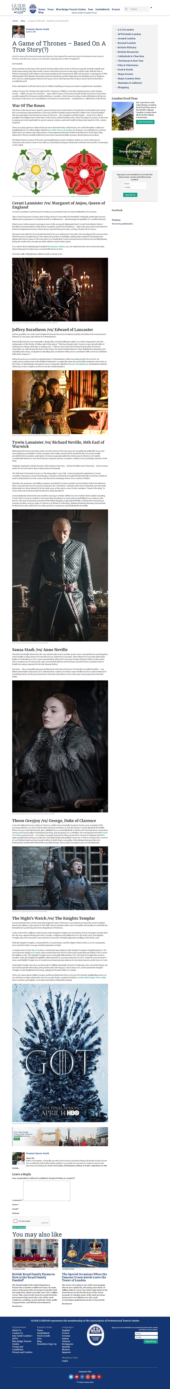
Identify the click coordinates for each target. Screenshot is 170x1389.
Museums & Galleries (130, 82)
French (65, 1333)
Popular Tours (90, 13)
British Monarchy (128, 51)
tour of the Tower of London (59, 130)
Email (15, 1209)
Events (116, 9)
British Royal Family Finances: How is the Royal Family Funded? (33, 1277)
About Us (16, 1330)
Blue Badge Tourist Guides (71, 9)
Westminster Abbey (56, 246)
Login (65, 1361)
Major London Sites (129, 78)
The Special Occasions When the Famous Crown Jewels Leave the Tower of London (84, 1277)
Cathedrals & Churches (131, 56)
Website (15, 1213)
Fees (90, 9)
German (66, 1336)
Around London (127, 38)
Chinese (66, 1341)
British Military (127, 47)
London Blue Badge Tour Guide (92, 977)
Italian (65, 1338)
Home (41, 9)
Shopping (123, 87)
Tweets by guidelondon (122, 224)
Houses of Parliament (78, 364)
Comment (17, 1200)
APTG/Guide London (129, 34)
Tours (50, 9)
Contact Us (17, 1333)
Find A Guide (77, 13)
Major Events (125, 74)
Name (15, 1204)
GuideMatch (102, 9)
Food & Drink (125, 69)
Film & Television (128, 65)
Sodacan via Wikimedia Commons (80, 196)
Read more (17, 1306)
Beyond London (127, 43)
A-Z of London (126, 29)
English (66, 1330)
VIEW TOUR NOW (145, 122)
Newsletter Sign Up (47, 1344)
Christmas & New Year (130, 60)
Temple (36, 953)
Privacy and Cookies (22, 1352)
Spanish (66, 1347)
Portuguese (67, 1344)
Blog (40, 12)
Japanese (66, 1352)
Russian (66, 1349)
